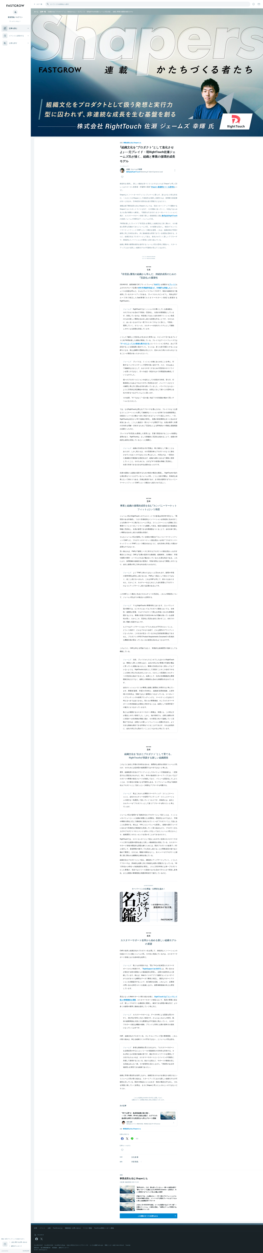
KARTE (157, 284)
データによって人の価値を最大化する (135, 343)
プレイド (172, 284)
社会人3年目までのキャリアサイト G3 (77, 1245)
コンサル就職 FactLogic (96, 1245)
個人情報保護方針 (46, 1247)
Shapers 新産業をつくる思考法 (163, 187)
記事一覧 (43, 12)
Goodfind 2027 (38, 1245)
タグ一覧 (39, 4)
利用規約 (54, 1247)
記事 (35, 1228)
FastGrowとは (57, 1228)
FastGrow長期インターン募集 (104, 1228)
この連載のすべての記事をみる (148, 1216)
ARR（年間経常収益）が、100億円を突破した (154, 287)
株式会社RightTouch (169, 215)
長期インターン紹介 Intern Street (114, 1245)
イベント (42, 1228)
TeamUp (127, 1245)
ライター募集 (87, 1228)
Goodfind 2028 (48, 1245)
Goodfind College (60, 1245)
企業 (49, 1228)
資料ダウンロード (64, 1247)
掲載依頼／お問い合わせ (73, 1228)
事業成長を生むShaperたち (132, 143)
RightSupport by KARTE (152, 968)
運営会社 (36, 1247)
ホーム (36, 12)
